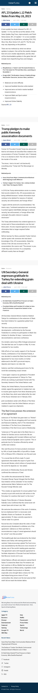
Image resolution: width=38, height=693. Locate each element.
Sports (22, 625)
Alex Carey (6, 20)
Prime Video (24, 622)
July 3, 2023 (16, 20)
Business (8, 268)
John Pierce (7, 287)
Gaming (8, 9)
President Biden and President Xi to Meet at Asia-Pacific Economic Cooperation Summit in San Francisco (19, 308)
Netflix (22, 617)
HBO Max (4, 633)
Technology (24, 628)
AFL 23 (9, 105)
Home (3, 9)
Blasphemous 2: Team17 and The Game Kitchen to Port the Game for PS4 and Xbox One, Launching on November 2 (19, 70)
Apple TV (4, 615)
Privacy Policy (15, 686)
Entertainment (6, 622)
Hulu (21, 615)
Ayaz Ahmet (7, 140)
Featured (4, 625)
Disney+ (4, 620)
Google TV (4, 630)
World (7, 125)
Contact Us (4, 686)
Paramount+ (24, 620)
